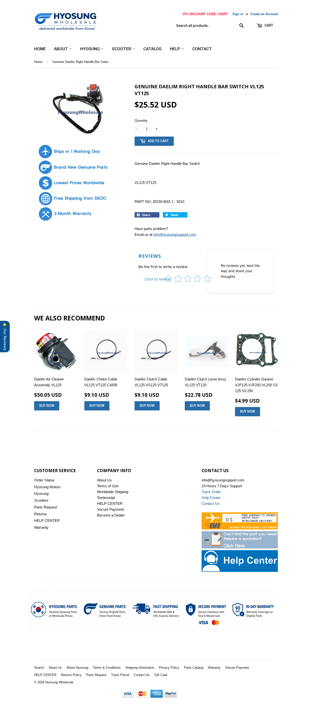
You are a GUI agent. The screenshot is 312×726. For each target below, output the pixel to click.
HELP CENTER (47, 520)
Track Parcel (120, 675)
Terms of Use (107, 486)
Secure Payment (110, 509)
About (61, 48)
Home (40, 48)
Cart (268, 25)
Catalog (152, 48)
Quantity (141, 120)
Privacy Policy (169, 667)
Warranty (41, 527)
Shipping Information (139, 667)
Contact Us (142, 675)
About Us (104, 480)
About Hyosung (77, 667)
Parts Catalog (193, 667)
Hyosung (90, 48)
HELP (175, 48)
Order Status (44, 480)
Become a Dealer (111, 515)
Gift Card (160, 675)
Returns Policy (71, 675)
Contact (202, 48)
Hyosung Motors (47, 487)
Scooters (41, 500)
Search (39, 667)
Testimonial (106, 498)
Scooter (122, 48)
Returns (40, 514)
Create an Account (264, 14)
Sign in (237, 14)
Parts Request (45, 507)
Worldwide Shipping (112, 492)
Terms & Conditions (107, 667)
